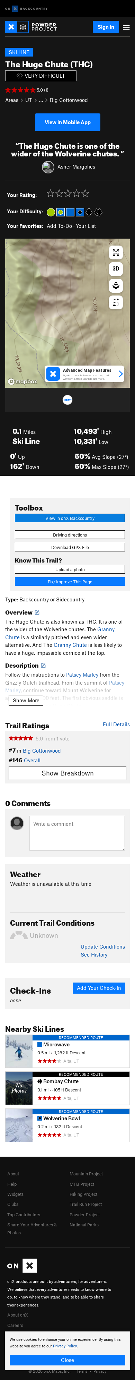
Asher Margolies (76, 166)
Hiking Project (83, 1194)
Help (12, 1184)
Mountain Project (86, 1173)
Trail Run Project (86, 1204)
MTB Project (82, 1184)
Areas (11, 100)
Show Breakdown (68, 773)
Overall (32, 760)
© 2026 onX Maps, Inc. (49, 1371)
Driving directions (70, 535)
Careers (15, 1325)
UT (28, 100)
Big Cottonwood (69, 100)
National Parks (84, 1224)
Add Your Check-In (99, 988)
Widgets (15, 1194)
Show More (26, 700)
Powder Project (85, 1214)
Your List (86, 226)
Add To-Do (59, 226)
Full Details (116, 724)
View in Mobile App (68, 122)
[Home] (34, 27)
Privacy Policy (65, 1346)
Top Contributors (23, 1214)
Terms (82, 1371)
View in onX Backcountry (69, 518)
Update (103, 946)
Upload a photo (70, 569)
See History (94, 954)
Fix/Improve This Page (70, 581)
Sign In (106, 27)
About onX (17, 1315)
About (13, 1173)
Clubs (12, 1204)
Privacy (100, 1371)
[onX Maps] (22, 1271)
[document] (67, 1350)
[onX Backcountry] (26, 9)
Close (67, 1360)
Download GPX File (70, 547)
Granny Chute (70, 645)
